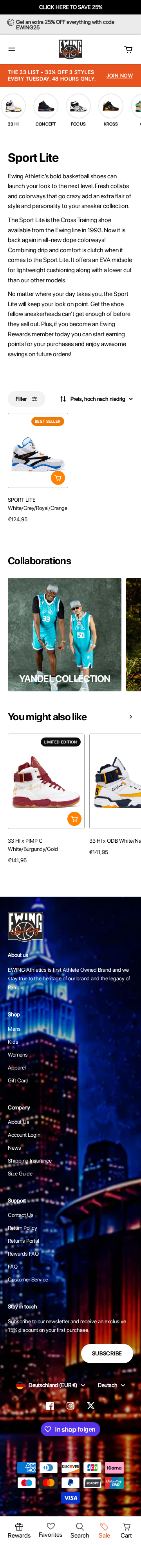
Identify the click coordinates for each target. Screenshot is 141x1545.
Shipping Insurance (30, 1160)
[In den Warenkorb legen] (58, 478)
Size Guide (20, 1173)
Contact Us (21, 1215)
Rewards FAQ (23, 1254)
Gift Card (18, 1080)
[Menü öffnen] (12, 49)
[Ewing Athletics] (70, 49)
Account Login (24, 1135)
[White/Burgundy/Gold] (10, 874)
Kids (13, 1042)
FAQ (13, 1266)
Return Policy (22, 1228)
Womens (18, 1055)
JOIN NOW (120, 76)
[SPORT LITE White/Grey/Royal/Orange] (38, 450)
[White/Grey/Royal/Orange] (10, 533)
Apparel (17, 1067)
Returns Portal (23, 1241)
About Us (18, 1122)
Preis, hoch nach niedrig (97, 399)
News (14, 1148)
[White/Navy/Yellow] (92, 865)
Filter (21, 399)
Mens (14, 1029)
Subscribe (107, 1353)
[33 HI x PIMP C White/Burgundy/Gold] (46, 781)
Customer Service (28, 1279)
